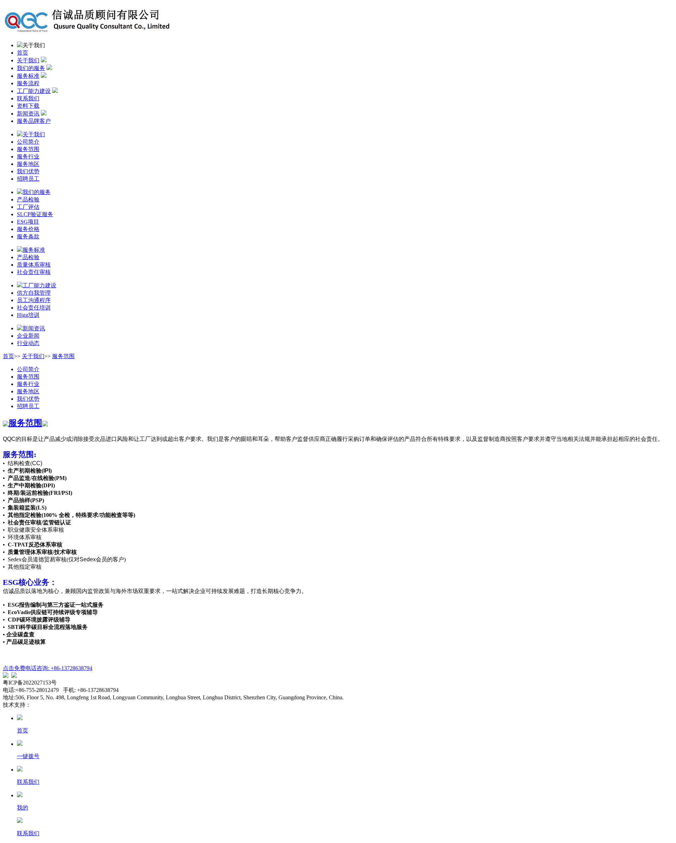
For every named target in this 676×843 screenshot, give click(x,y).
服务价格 (28, 229)
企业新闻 (28, 336)
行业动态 (28, 343)
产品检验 (28, 199)
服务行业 (28, 157)
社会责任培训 (34, 308)
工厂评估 (28, 207)
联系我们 (28, 98)
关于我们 (28, 60)
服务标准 (28, 76)
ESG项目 (28, 222)
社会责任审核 (34, 272)
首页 (22, 53)
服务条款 (28, 236)
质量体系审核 (34, 265)
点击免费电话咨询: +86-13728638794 (47, 668)
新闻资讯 (28, 114)
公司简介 (28, 142)
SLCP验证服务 (35, 214)
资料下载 (28, 106)
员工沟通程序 (34, 300)
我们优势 (28, 171)
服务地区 (28, 164)
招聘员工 (28, 179)
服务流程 (28, 83)
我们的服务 (31, 68)
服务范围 (28, 149)
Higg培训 (28, 315)
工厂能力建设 (34, 91)
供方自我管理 (34, 293)
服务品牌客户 (34, 121)
